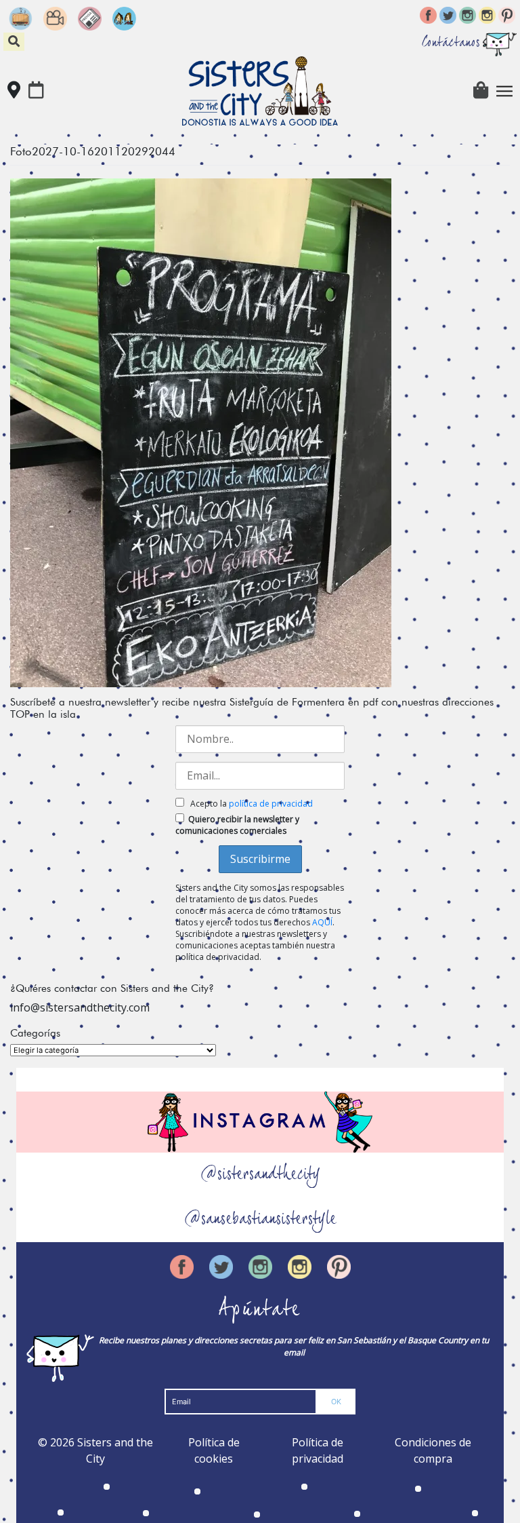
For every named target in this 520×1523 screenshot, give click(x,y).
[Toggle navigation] (504, 91)
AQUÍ (322, 922)
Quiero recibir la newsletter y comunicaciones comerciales (237, 824)
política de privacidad (271, 803)
